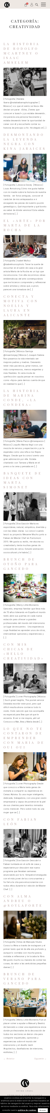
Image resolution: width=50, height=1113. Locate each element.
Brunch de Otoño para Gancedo (21, 564)
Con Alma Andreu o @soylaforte (23, 901)
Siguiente (40, 1058)
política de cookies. (27, 1110)
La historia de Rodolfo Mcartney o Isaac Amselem (21, 53)
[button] (36, 4)
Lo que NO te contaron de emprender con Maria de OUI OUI (24, 738)
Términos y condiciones (25, 1095)
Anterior (9, 1058)
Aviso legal (25, 1091)
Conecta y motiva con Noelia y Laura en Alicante (21, 305)
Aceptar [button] (43, 1110)
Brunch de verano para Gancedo (22, 978)
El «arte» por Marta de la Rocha (24, 225)
